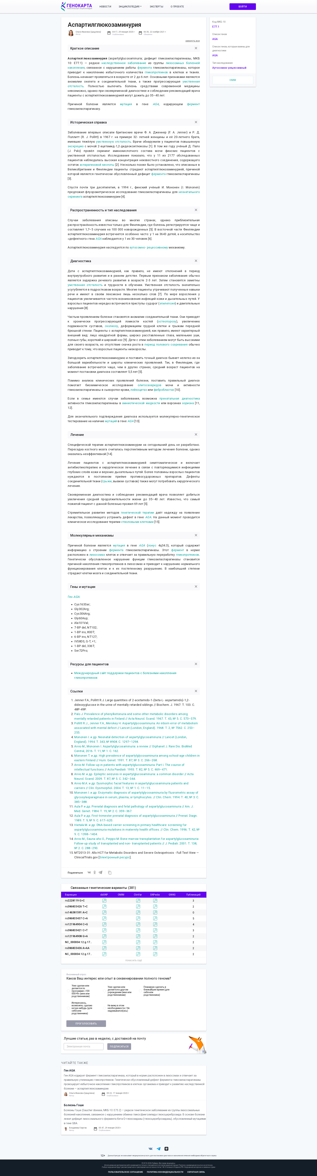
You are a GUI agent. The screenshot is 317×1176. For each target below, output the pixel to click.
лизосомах (97, 554)
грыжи (107, 481)
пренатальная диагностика (179, 398)
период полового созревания (166, 344)
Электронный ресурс (114, 857)
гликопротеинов (156, 72)
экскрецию (76, 146)
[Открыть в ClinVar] (138, 901)
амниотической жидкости (141, 403)
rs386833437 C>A (76, 918)
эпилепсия (167, 303)
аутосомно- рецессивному (149, 247)
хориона (188, 403)
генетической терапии (137, 512)
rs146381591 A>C (76, 912)
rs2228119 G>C (75, 900)
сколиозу (111, 326)
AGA (156, 104)
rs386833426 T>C (76, 906)
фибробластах (164, 389)
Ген (70, 596)
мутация (126, 104)
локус (152, 545)
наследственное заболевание (124, 63)
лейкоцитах (138, 389)
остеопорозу (167, 321)
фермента (144, 67)
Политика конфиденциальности (165, 1172)
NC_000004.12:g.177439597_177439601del (93, 942)
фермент (193, 104)
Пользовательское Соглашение (125, 1172)
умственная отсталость (85, 285)
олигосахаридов (149, 385)
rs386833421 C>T (76, 930)
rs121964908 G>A (76, 936)
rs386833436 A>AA (77, 948)
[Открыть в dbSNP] (104, 901)
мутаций (111, 421)
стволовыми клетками (137, 522)
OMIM (232, 80)
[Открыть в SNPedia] (155, 901)
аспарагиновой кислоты (97, 164)
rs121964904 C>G (76, 924)
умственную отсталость (113, 141)
